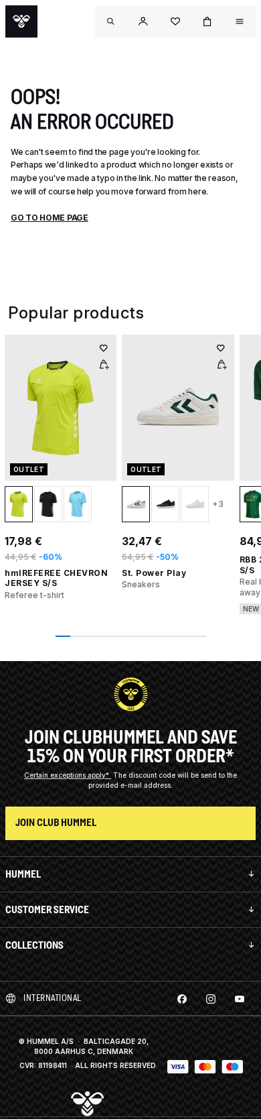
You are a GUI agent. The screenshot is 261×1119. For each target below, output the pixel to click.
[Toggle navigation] (111, 21)
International (52, 998)
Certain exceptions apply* (67, 775)
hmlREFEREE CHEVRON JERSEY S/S (56, 578)
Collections (34, 945)
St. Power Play (154, 573)
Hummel (23, 874)
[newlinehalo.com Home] (21, 21)
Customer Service (47, 909)
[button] (143, 21)
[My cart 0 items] (207, 21)
